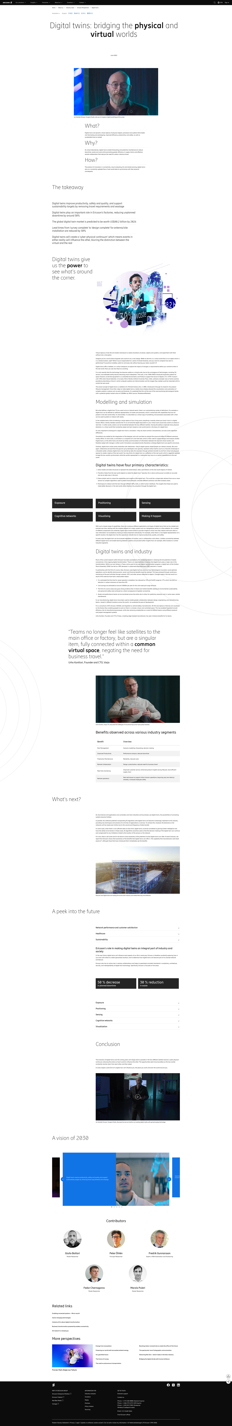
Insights (33, 2)
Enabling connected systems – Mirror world (66, 1313)
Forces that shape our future (64, 1370)
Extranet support (122, 1394)
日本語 (70, 13)
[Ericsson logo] (7, 2)
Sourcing (87, 1409)
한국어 (83, 13)
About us (57, 2)
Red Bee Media (57, 1400)
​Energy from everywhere (103, 1346)
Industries (45, 2)
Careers (81, 2)
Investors (70, 2)
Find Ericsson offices (123, 1415)
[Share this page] (228, 1381)
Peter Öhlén (116, 1253)
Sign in (227, 2)
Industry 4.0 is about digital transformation (66, 1322)
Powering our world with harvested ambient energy (112, 1350)
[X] (173, 1385)
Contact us (120, 1397)
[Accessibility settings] (228, 1376)
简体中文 (77, 13)
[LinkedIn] (178, 1385)
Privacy (72, 1423)
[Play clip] (116, 91)
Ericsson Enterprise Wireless (61, 1394)
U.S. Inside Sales (127, 1411)
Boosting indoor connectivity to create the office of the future (158, 1346)
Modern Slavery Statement (60, 1423)
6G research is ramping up (60, 1331)
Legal (77, 1423)
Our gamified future (102, 1355)
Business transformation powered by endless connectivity (70, 1326)
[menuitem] (20, 2)
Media (87, 1400)
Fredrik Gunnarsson (159, 1253)
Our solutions (20, 2)
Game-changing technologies (61, 1318)
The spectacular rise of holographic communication (155, 1350)
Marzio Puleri (137, 1287)
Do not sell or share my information (115, 1423)
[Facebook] (168, 1385)
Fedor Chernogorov (94, 1287)
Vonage (54, 1404)
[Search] (215, 2)
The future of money (102, 1359)
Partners (87, 1403)
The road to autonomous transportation (108, 1363)
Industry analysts (90, 1394)
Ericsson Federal (57, 1397)
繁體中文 (90, 13)
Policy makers (89, 1406)
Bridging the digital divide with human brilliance (154, 1359)
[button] (63, 1179)
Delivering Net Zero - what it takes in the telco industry (156, 1355)
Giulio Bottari (72, 1253)
